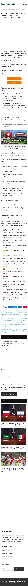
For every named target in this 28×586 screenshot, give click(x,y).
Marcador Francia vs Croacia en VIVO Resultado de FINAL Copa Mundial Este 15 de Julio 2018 (14, 319)
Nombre (3, 369)
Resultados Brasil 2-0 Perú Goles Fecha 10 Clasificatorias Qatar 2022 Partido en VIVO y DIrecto (13, 470)
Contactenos (20, 583)
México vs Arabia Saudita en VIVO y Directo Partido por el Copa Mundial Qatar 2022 (12, 448)
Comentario (4, 350)
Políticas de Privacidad (10, 583)
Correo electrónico (6, 377)
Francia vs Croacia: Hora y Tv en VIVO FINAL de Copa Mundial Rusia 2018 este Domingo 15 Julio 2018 (14, 330)
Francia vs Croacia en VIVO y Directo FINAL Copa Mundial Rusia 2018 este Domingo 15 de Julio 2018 (13, 324)
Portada (2, 9)
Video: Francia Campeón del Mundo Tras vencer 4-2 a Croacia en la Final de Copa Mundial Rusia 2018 (14, 314)
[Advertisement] (14, 35)
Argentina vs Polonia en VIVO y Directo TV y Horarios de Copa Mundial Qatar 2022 (12, 424)
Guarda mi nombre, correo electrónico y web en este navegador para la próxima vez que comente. (13, 387)
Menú (25, 4)
